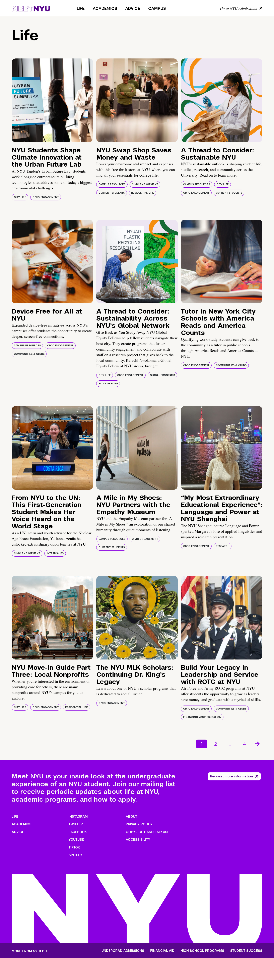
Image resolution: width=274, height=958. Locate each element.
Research (222, 546)
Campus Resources (111, 184)
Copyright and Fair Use (147, 832)
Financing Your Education (202, 717)
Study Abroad (108, 383)
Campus (157, 8)
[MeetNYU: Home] (31, 8)
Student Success (246, 950)
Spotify (75, 855)
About (131, 816)
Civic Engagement (45, 197)
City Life (20, 197)
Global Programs (162, 375)
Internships (55, 553)
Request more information (231, 776)
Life (81, 8)
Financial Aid (162, 950)
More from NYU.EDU (29, 951)
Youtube (76, 839)
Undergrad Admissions (122, 950)
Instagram (78, 816)
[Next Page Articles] (257, 743)
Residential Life (142, 192)
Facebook (78, 832)
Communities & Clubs (29, 354)
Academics (105, 8)
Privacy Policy (139, 824)
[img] (52, 100)
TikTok (74, 847)
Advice (132, 8)
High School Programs (202, 950)
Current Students (111, 192)
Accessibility (138, 839)
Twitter (76, 824)
